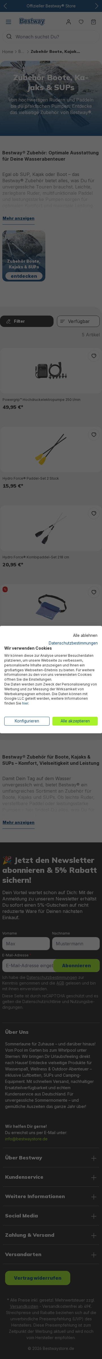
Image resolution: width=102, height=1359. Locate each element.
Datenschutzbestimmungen (73, 643)
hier (25, 703)
